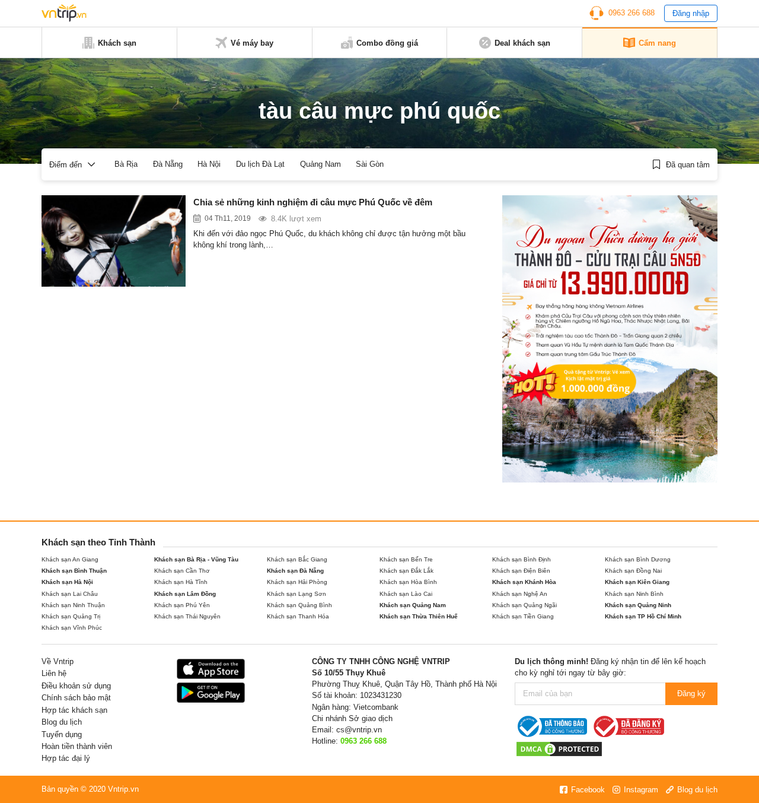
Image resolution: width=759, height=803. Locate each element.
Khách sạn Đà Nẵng (295, 570)
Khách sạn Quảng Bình (299, 605)
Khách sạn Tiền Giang (523, 616)
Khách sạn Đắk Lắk (406, 570)
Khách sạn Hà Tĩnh (181, 582)
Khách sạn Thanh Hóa (298, 616)
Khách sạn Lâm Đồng (185, 594)
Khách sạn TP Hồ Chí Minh (643, 616)
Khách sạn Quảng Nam (413, 605)
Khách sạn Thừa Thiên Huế (419, 616)
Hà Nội (209, 164)
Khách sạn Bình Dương (638, 559)
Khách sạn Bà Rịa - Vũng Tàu (196, 559)
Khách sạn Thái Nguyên (187, 616)
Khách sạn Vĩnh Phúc (72, 627)
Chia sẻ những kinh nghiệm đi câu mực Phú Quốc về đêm (312, 202)
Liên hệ (54, 673)
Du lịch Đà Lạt (260, 164)
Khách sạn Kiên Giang (637, 582)
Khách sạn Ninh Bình (634, 594)
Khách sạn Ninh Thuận (73, 605)
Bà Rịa (126, 164)
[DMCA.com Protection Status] (559, 748)
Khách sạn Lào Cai (406, 594)
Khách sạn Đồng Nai (633, 570)
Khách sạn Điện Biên (521, 570)
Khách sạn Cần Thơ (182, 570)
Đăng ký (691, 693)
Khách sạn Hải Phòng (297, 582)
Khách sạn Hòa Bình (408, 582)
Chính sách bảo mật (76, 697)
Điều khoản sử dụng (76, 685)
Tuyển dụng (62, 734)
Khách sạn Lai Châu (70, 594)
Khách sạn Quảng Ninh (638, 605)
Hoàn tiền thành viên (77, 746)
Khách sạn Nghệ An (519, 594)
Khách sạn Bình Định (521, 559)
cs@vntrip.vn (359, 729)
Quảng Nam (320, 164)
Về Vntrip (58, 661)
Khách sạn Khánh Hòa (524, 582)
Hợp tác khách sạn (74, 710)
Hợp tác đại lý (66, 758)
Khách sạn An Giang (70, 559)
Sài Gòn (370, 164)
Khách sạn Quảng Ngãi (524, 605)
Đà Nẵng (168, 164)
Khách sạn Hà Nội (67, 582)
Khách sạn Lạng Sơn (296, 594)
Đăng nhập (690, 13)
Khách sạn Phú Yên (182, 605)
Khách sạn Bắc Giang (297, 559)
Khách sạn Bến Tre (406, 559)
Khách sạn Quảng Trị (71, 616)
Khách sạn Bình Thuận (74, 570)
